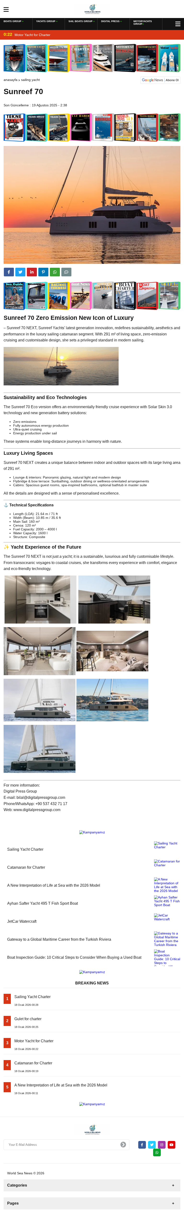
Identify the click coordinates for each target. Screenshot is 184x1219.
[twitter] (20, 272)
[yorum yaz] (66, 272)
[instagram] (162, 1145)
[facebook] (9, 272)
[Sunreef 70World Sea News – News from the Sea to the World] (92, 9)
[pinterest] (43, 272)
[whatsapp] (157, 1152)
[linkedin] (32, 272)
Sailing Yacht (30, 80)
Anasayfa (10, 80)
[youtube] (171, 1145)
